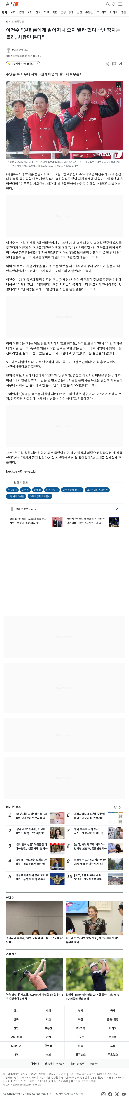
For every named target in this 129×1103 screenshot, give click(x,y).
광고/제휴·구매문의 (54, 1063)
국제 (112, 1010)
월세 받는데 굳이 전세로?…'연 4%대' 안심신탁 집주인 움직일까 (90, 833)
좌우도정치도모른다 (40, 496)
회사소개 (35, 1063)
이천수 (25, 489)
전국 (16, 1019)
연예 (8, 897)
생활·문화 (16, 1037)
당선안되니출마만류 (97, 489)
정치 (8, 21)
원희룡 (37, 489)
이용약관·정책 (77, 1063)
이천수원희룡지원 (72, 489)
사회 (48, 1010)
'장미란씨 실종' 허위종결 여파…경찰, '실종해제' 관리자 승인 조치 (32, 848)
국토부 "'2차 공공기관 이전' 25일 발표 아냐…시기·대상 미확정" (90, 864)
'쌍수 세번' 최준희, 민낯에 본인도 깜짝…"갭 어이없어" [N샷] (32, 833)
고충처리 (94, 1063)
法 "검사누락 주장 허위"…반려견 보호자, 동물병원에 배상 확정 (89, 848)
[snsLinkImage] (103, 1094)
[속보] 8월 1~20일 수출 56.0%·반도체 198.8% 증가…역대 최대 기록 (89, 879)
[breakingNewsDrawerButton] (113, 3)
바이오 (113, 1028)
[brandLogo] (12, 4)
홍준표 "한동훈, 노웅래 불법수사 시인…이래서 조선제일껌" (28, 521)
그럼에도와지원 (16, 496)
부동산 (48, 1028)
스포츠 (10, 954)
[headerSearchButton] (108, 3)
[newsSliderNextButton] (119, 807)
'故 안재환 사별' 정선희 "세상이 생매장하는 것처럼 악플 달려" (32, 818)
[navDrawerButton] (120, 4)
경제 (80, 1010)
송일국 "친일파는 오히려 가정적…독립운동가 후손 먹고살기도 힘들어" (31, 864)
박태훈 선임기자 (19, 50)
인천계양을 (52, 489)
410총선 (12, 489)
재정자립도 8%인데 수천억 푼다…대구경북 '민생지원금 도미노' (90, 818)
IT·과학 (80, 1028)
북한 (80, 1019)
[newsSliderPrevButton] (111, 807)
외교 (48, 1019)
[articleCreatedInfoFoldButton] (40, 56)
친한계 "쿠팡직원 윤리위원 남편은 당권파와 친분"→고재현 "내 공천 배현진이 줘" (86, 521)
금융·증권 (113, 1019)
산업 (16, 1028)
